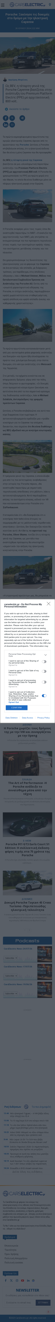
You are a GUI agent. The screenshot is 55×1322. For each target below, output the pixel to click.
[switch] (44, 661)
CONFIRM (16, 708)
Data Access (27, 718)
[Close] (49, 604)
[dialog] (27, 661)
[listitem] (27, 655)
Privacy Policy (43, 718)
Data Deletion (12, 718)
